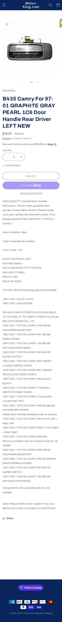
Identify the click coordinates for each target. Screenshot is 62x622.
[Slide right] (38, 82)
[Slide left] (23, 82)
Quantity (7, 150)
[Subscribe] (51, 575)
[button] (4, 5)
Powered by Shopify (43, 613)
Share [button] (9, 518)
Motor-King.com (25, 613)
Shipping (6, 138)
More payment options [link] (31, 193)
